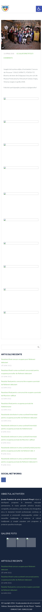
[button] (39, 9)
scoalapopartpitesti (25, 54)
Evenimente (8, 58)
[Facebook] (3, 480)
